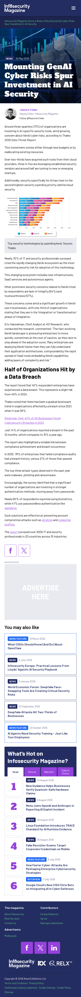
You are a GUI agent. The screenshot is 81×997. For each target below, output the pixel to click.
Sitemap (9, 992)
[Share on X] (24, 551)
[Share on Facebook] (11, 551)
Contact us (10, 923)
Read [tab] (15, 771)
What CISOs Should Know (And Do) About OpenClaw (35, 646)
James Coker (28, 109)
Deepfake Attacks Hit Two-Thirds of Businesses (32, 713)
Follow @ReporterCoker (32, 118)
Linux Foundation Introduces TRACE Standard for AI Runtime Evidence (50, 827)
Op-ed (43, 918)
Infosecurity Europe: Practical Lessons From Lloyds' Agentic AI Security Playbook (38, 667)
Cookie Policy (64, 987)
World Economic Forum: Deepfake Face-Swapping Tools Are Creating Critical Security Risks (39, 690)
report (14, 532)
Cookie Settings (47, 987)
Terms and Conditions (16, 983)
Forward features (49, 914)
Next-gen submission (51, 923)
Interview (34, 879)
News (40, 20)
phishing (47, 520)
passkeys (11, 508)
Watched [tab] (48, 771)
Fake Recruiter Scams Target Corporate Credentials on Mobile (48, 847)
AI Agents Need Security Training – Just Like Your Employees (38, 735)
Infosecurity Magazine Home (19, 20)
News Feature (18, 638)
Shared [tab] (32, 771)
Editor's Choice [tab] (66, 772)
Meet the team (12, 918)
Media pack (10, 935)
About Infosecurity (14, 914)
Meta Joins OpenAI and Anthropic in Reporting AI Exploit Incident (50, 807)
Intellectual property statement (21, 987)
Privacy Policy (36, 983)
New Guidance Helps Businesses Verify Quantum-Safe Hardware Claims (48, 789)
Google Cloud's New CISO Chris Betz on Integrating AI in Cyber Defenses (50, 886)
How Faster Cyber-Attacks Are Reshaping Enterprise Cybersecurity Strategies (51, 868)
